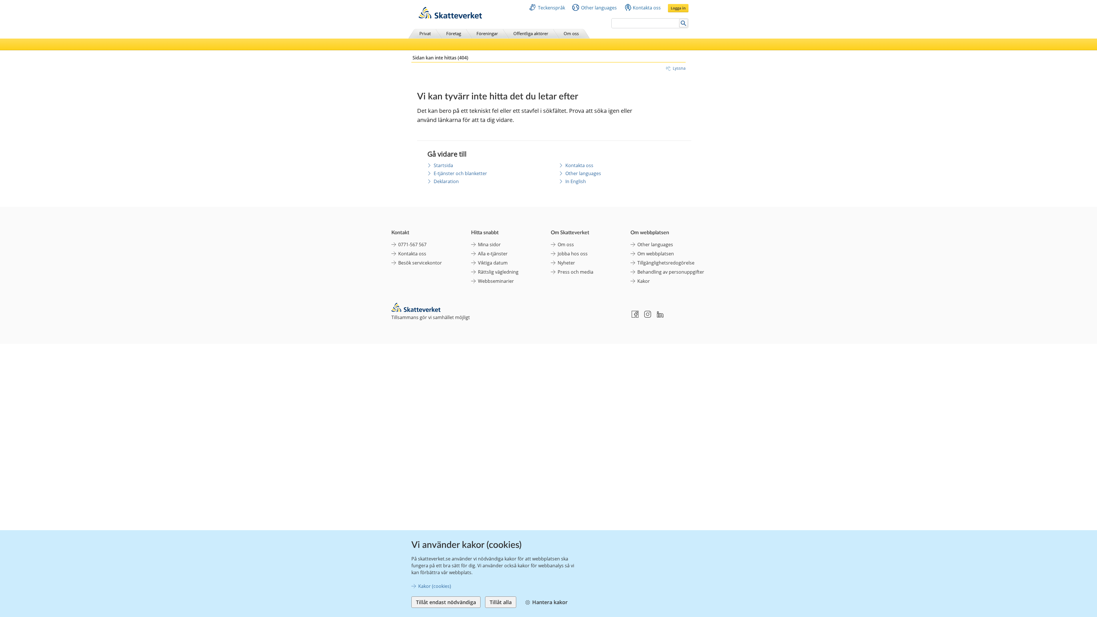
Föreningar (487, 33)
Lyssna (679, 68)
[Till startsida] (450, 17)
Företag (453, 33)
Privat (425, 33)
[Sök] (683, 23)
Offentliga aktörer (530, 33)
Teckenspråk (551, 8)
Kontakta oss (647, 8)
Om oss (571, 33)
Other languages (599, 8)
